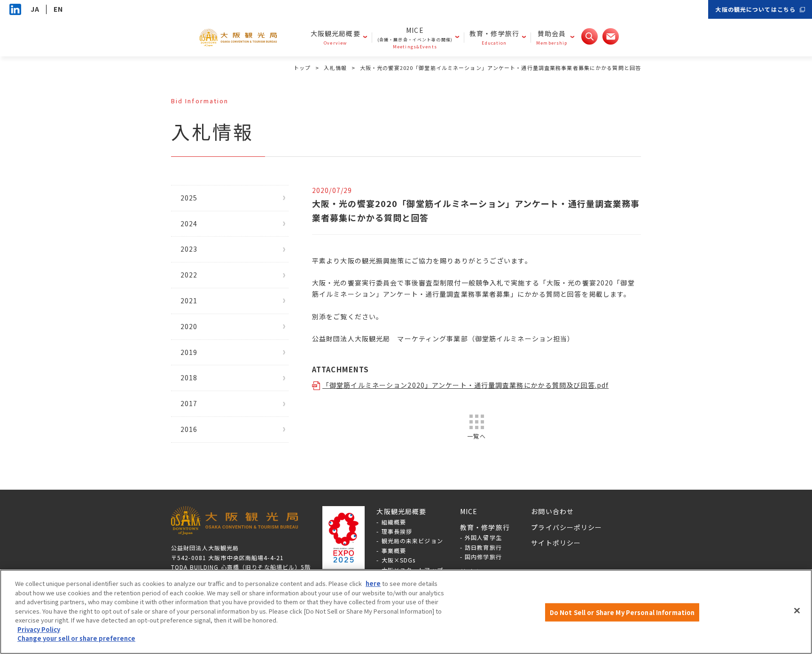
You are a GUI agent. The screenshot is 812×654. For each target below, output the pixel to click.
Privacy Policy (38, 629)
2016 (188, 429)
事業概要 (394, 550)
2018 (188, 377)
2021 (188, 300)
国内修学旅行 (483, 557)
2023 (188, 249)
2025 (188, 197)
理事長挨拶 (397, 531)
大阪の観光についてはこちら (755, 9)
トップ (302, 67)
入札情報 (335, 67)
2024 (188, 223)
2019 (188, 352)
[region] (406, 611)
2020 (188, 326)
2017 (188, 403)
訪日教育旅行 (483, 547)
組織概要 (394, 522)
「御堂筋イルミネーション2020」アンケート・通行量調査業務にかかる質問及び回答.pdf (465, 385)
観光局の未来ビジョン (412, 541)
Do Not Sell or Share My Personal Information (622, 612)
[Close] (797, 610)
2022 (188, 274)
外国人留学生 (483, 537)
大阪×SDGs (399, 560)
